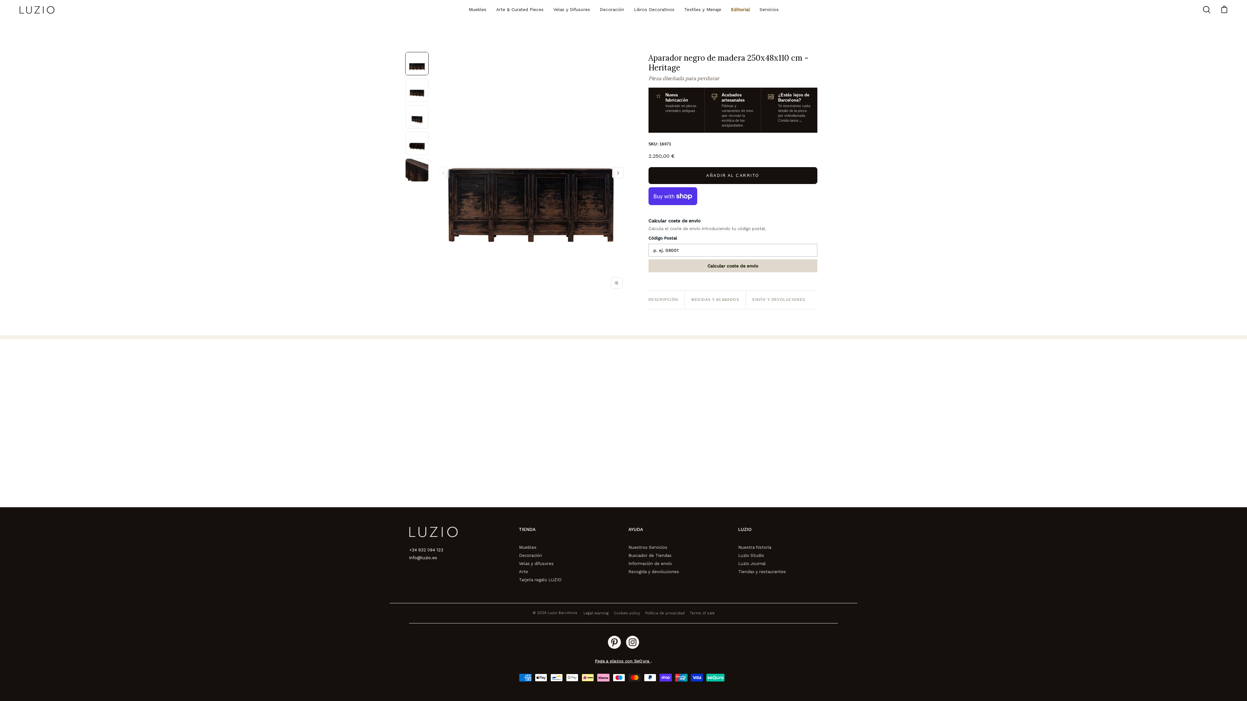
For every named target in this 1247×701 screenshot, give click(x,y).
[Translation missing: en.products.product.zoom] (617, 283)
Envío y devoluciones (778, 299)
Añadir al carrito (732, 175)
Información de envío (650, 563)
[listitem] (417, 63)
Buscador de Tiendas (650, 555)
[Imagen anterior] (443, 173)
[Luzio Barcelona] (37, 10)
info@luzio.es (423, 557)
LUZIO (744, 529)
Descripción (663, 299)
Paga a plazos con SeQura (622, 660)
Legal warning (596, 613)
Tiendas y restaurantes (762, 571)
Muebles (527, 547)
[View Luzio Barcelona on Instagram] (632, 642)
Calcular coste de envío (733, 265)
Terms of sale (702, 613)
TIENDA (527, 529)
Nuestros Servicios (647, 547)
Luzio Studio (751, 555)
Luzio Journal (752, 563)
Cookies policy (627, 613)
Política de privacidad (665, 613)
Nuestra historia (754, 547)
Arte (523, 571)
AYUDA (635, 529)
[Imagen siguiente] (618, 173)
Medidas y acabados (715, 299)
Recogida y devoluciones (653, 571)
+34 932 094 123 (426, 549)
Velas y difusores (536, 563)
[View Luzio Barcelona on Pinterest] (614, 642)
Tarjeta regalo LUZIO (540, 579)
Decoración (530, 555)
